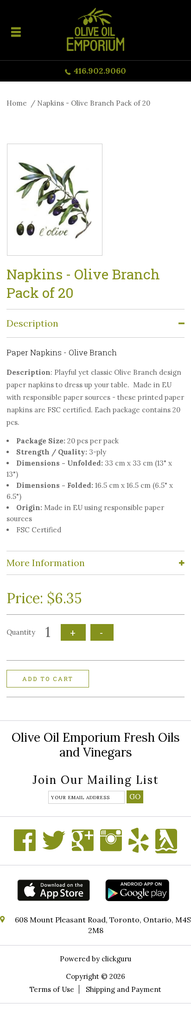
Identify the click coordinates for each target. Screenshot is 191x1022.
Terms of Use (52, 989)
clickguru (116, 958)
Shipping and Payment (123, 989)
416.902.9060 (100, 70)
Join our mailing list (95, 781)
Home (16, 103)
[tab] (95, 323)
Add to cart (47, 679)
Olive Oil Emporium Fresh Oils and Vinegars (96, 744)
